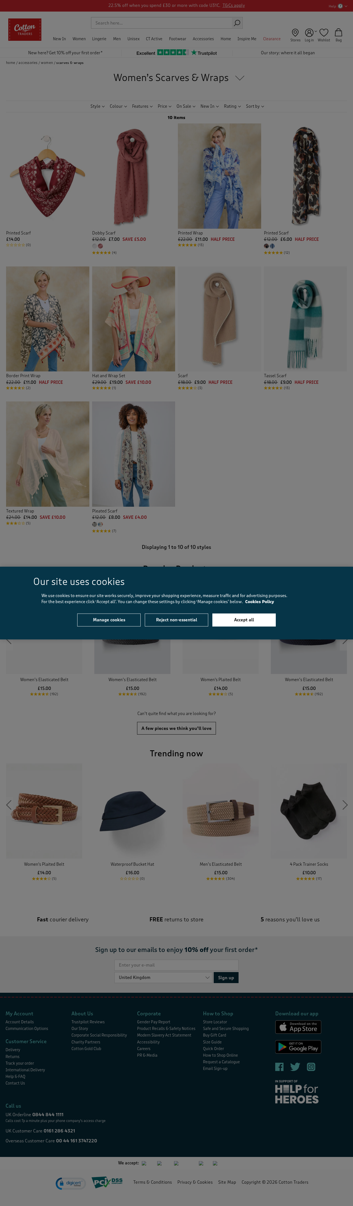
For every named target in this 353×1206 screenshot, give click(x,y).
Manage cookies (109, 619)
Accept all (244, 619)
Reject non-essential (176, 619)
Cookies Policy (259, 602)
